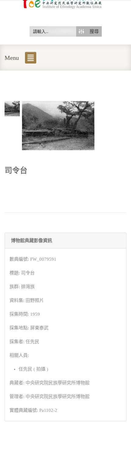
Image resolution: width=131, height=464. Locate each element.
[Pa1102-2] (12, 108)
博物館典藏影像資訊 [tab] (31, 240)
